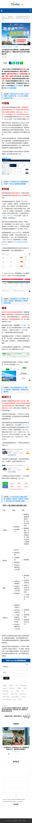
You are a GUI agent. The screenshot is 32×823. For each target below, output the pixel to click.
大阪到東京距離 (23, 685)
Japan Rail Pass (7, 216)
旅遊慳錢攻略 (5, 691)
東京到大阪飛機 (6, 696)
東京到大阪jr (5, 694)
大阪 (16, 685)
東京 (23, 691)
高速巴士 (20, 699)
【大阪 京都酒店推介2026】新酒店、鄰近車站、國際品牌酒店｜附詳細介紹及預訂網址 (16, 389)
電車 (14, 699)
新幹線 (25, 688)
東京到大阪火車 (23, 694)
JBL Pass (25, 425)
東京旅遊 (23, 696)
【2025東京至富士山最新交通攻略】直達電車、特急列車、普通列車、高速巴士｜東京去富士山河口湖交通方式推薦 (16, 499)
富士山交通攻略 (18, 85)
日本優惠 (16, 47)
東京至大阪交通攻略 (7, 699)
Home (3, 16)
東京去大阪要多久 (15, 696)
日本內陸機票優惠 (11, 88)
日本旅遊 (17, 691)
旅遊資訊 (10, 47)
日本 (12, 691)
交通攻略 (4, 685)
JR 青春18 (24, 325)
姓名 (5, 672)
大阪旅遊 (4, 688)
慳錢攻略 (10, 16)
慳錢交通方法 (12, 688)
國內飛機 (11, 685)
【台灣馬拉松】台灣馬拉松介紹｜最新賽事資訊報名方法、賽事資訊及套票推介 (16, 748)
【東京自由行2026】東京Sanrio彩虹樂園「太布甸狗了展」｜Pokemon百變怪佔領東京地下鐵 (16, 96)
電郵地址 (6, 666)
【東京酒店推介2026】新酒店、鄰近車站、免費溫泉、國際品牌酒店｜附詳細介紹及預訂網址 (16, 301)
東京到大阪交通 (14, 694)
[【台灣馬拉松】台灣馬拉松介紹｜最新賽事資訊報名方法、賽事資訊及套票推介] (16, 736)
